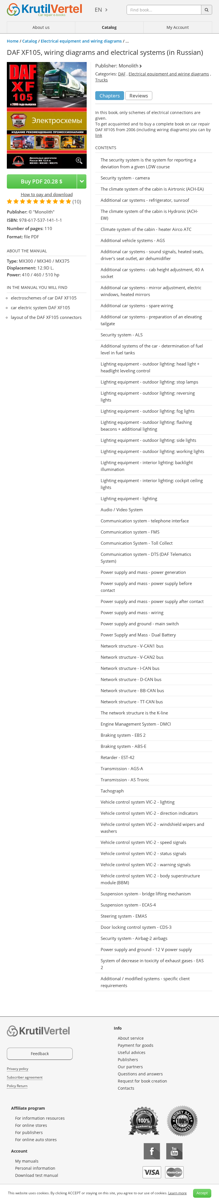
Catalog (109, 27)
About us (41, 27)
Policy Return (17, 1085)
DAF (121, 74)
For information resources (40, 1118)
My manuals (26, 1161)
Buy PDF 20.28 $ (41, 181)
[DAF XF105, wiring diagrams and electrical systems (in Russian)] (47, 114)
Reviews (138, 95)
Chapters (110, 95)
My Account (178, 27)
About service (131, 1038)
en (98, 9)
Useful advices (131, 1052)
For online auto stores (36, 1139)
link (98, 135)
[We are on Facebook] (152, 1151)
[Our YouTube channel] (174, 1151)
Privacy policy (17, 1068)
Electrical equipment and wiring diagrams (81, 41)
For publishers (29, 1132)
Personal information (35, 1168)
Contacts (126, 1088)
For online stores (31, 1125)
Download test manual (36, 1175)
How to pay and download (47, 194)
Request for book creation (142, 1081)
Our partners (130, 1066)
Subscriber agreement (24, 1077)
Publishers (128, 1059)
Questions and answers (140, 1074)
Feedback (40, 1053)
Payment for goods (135, 1045)
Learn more (177, 1193)
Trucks (101, 80)
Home (13, 41)
